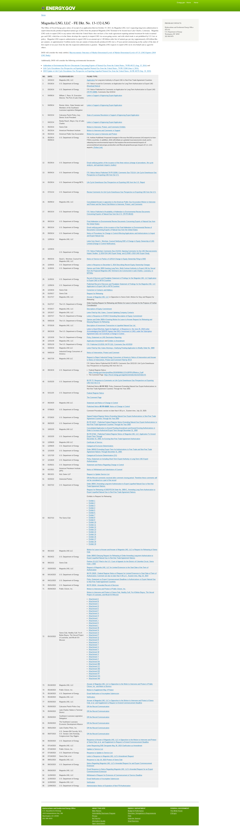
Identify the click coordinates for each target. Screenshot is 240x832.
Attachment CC (94, 666)
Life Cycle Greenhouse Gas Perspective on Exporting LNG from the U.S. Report (116, 182)
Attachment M (94, 628)
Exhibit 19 (92, 544)
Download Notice (93, 86)
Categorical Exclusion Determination (100, 446)
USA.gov (173, 813)
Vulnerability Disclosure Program (103, 813)
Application (91, 80)
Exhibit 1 (92, 501)
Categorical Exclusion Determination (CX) (102, 455)
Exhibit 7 (92, 515)
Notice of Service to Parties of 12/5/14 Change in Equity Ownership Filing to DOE (116, 259)
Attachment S (94, 642)
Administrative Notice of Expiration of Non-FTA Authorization (108, 786)
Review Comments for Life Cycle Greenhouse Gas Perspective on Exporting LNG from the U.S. (121, 192)
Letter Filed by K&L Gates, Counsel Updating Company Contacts (110, 312)
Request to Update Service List (98, 474)
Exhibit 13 (92, 530)
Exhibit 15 (92, 534)
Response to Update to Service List (100, 753)
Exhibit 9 (92, 520)
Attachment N (94, 630)
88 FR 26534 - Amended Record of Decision (103, 585)
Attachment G (94, 613)
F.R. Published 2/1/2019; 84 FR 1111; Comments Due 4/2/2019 (109, 344)
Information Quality (98, 821)
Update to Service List (95, 749)
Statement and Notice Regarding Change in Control (105, 465)
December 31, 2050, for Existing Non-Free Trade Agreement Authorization (113, 439)
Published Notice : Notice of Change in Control (108, 406)
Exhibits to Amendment (116, 341)
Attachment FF (94, 674)
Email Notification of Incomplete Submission (103, 693)
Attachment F (94, 611)
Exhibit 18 (92, 542)
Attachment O (94, 633)
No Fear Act (96, 818)
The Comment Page (94, 397)
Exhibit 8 (92, 518)
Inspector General (134, 818)
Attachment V (94, 649)
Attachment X (94, 654)
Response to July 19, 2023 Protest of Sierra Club (104, 760)
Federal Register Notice (95, 393)
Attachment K (94, 623)
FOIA (129, 816)
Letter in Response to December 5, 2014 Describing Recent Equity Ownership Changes (118, 265)
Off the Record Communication (98, 706)
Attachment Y (94, 657)
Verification (91, 697)
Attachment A (94, 599)
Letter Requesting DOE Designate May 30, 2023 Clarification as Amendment (114, 746)
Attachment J (93, 621)
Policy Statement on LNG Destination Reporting (104, 337)
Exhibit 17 (92, 539)
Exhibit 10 (92, 522)
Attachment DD (94, 669)
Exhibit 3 (92, 506)
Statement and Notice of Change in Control (102, 403)
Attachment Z (94, 659)
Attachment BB (94, 664)
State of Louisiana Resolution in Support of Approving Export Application (113, 115)
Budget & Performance (136, 811)
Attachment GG (94, 676)
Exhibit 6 (92, 513)
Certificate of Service (95, 442)
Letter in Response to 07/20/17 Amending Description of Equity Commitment (114, 316)
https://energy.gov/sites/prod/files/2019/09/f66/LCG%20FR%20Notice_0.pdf (116, 372)
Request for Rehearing (95, 293)
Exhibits (123, 127)
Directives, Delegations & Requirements (142, 813)
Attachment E (94, 609)
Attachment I (93, 618)
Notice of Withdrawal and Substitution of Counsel (104, 469)
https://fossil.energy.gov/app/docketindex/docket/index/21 (125, 375)
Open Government (98, 824)
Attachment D (94, 606)
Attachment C (94, 604)
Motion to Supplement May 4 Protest (100, 690)
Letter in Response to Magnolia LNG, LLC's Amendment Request (110, 756)
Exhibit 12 (92, 527)
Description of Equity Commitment (99, 309)
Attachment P (94, 635)
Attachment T (94, 645)
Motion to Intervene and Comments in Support (103, 130)
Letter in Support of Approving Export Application (104, 95)
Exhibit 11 (92, 525)
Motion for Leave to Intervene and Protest (102, 134)
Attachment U (94, 647)
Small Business (133, 821)
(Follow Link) (98, 147)
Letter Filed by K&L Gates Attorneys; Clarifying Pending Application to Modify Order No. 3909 (120, 348)
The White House (176, 811)
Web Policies (96, 811)
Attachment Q (94, 637)
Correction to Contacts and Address (100, 290)
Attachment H (94, 616)
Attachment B (94, 601)
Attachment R (94, 640)
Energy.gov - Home (184, 2)
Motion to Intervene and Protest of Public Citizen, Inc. (106, 589)
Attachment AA (94, 662)
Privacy (94, 816)
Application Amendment (95, 341)
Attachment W (94, 652)
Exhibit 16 (92, 537)
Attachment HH (94, 678)
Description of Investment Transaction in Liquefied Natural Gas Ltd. (111, 325)
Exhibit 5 (92, 510)
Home (196, 2)
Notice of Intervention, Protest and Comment (103, 353)
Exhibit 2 (92, 503)
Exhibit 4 (92, 508)
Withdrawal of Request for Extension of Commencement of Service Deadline (114, 775)
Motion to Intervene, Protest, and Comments (103, 127)
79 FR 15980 (92, 92)
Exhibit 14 (92, 532)
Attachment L (93, 625)
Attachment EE (94, 671)
